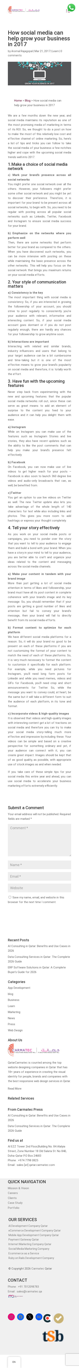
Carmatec (37, 1268)
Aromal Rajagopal (22, 51)
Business (13, 1000)
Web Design (15, 1030)
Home (18, 100)
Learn (55, 51)
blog (10, 994)
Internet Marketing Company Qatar (29, 1244)
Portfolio (13, 1208)
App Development (19, 988)
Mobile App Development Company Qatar (33, 1235)
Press (11, 1024)
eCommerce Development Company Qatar (34, 1230)
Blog (27, 100)
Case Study (15, 1203)
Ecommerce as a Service (23, 1253)
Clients (12, 1198)
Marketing (14, 1012)
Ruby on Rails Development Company (31, 1258)
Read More (14, 1088)
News (11, 1018)
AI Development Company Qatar (28, 1225)
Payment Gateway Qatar (23, 1239)
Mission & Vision (18, 1188)
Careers (13, 1193)
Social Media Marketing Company (28, 1248)
